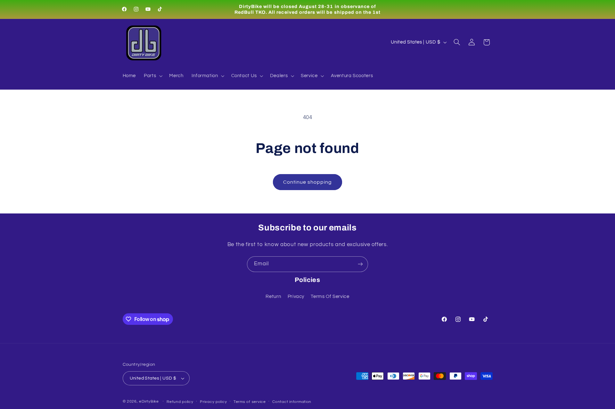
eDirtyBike (149, 401)
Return (273, 296)
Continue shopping (307, 182)
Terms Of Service (330, 296)
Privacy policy (213, 402)
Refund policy (180, 402)
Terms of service (250, 402)
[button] (152, 76)
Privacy (296, 296)
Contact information (291, 402)
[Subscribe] (360, 264)
